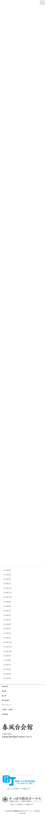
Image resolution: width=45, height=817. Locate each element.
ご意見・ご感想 (7, 710)
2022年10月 (7, 651)
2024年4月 (7, 570)
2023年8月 (7, 606)
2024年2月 (7, 579)
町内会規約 (5, 700)
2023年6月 (7, 615)
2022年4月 (7, 678)
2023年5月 (7, 620)
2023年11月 (7, 593)
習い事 (4, 696)
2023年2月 (7, 633)
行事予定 (5, 686)
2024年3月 (7, 575)
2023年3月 (7, 629)
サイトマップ (6, 705)
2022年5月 (7, 674)
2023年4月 (7, 624)
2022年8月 (7, 660)
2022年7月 (7, 665)
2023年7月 (7, 611)
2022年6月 (7, 669)
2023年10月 (7, 597)
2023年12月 (7, 588)
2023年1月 (7, 638)
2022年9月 (7, 656)
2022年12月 (7, 642)
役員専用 (5, 714)
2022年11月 (7, 647)
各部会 (4, 691)
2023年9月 (7, 602)
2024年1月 (7, 584)
